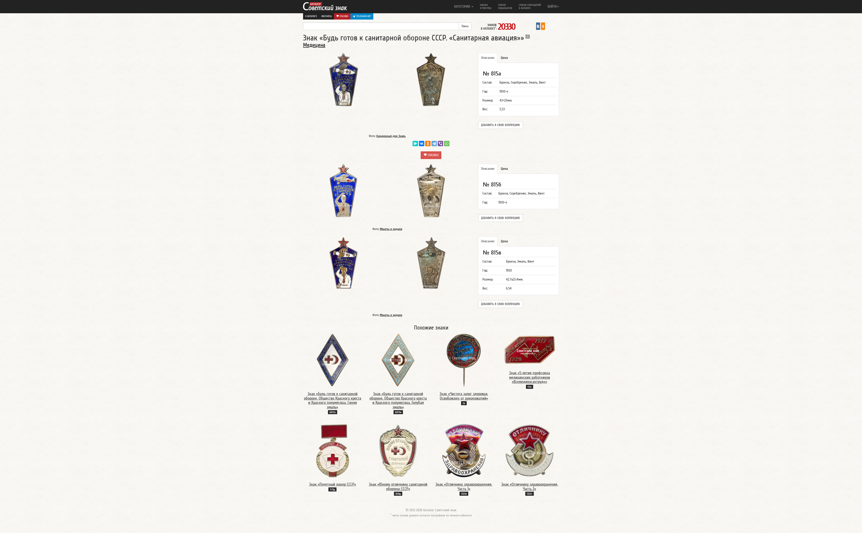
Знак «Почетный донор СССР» (332, 484)
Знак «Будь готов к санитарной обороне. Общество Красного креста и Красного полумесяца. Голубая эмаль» (398, 400)
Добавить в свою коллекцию (500, 125)
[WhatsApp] (446, 143)
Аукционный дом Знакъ (391, 136)
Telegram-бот (363, 16)
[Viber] (440, 143)
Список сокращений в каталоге (530, 6)
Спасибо (343, 16)
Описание (488, 58)
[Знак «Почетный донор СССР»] (332, 451)
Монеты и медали (391, 229)
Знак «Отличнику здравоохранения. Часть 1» (463, 486)
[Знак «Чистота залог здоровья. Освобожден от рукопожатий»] (464, 360)
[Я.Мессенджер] (415, 143)
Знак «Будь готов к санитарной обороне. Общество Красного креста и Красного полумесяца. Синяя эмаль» (332, 400)
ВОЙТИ (552, 6)
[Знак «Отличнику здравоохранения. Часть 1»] (464, 451)
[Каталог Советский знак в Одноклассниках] (543, 26)
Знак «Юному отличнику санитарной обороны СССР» (398, 486)
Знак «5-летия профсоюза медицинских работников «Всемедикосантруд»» (529, 377)
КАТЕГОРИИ (462, 6)
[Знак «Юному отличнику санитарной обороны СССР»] (398, 451)
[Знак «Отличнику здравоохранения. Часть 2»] (529, 451)
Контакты (326, 16)
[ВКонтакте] (421, 143)
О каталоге (311, 16)
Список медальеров (505, 6)
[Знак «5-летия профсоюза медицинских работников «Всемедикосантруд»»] (529, 349)
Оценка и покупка (485, 6)
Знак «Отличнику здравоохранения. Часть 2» (529, 486)
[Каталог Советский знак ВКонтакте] (538, 26)
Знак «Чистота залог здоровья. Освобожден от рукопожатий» (464, 396)
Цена (504, 58)
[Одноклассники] (428, 143)
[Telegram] (434, 143)
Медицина (314, 45)
